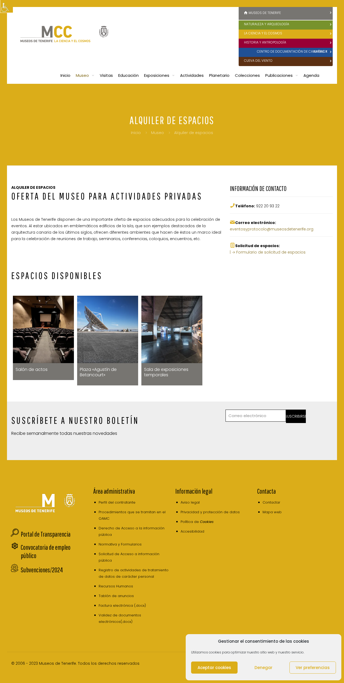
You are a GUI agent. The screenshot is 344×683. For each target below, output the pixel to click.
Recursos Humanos (116, 586)
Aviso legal (190, 502)
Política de (197, 521)
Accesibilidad (192, 531)
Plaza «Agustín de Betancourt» (98, 372)
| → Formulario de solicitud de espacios (268, 252)
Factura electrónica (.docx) (122, 605)
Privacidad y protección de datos (210, 512)
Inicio (136, 132)
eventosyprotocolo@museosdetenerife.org (271, 229)
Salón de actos (32, 369)
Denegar (264, 667)
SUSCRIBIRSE (296, 416)
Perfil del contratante (117, 502)
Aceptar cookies (214, 667)
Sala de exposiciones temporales (166, 372)
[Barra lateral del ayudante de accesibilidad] (6, 6)
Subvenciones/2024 (42, 570)
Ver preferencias (313, 667)
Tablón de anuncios (116, 595)
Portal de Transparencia (45, 534)
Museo (157, 132)
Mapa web (272, 512)
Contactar (271, 502)
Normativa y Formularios (120, 544)
